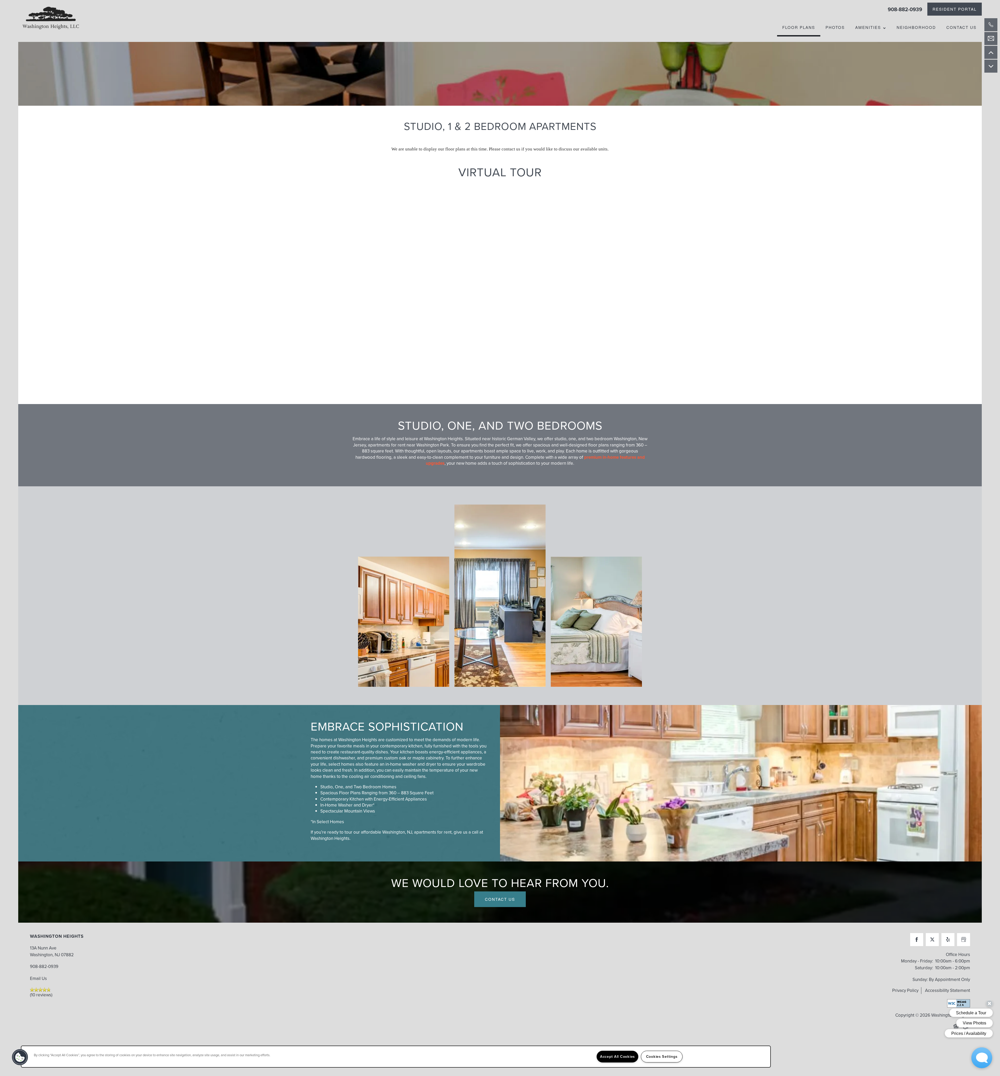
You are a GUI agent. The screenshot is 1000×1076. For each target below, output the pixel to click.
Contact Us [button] (500, 899)
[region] (396, 1057)
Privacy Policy (905, 990)
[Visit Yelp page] (947, 939)
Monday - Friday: (917, 961)
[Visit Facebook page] (916, 939)
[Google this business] (963, 939)
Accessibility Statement (947, 990)
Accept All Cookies (617, 1056)
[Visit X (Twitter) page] (932, 939)
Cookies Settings (662, 1056)
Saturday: (924, 968)
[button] (954, 9)
